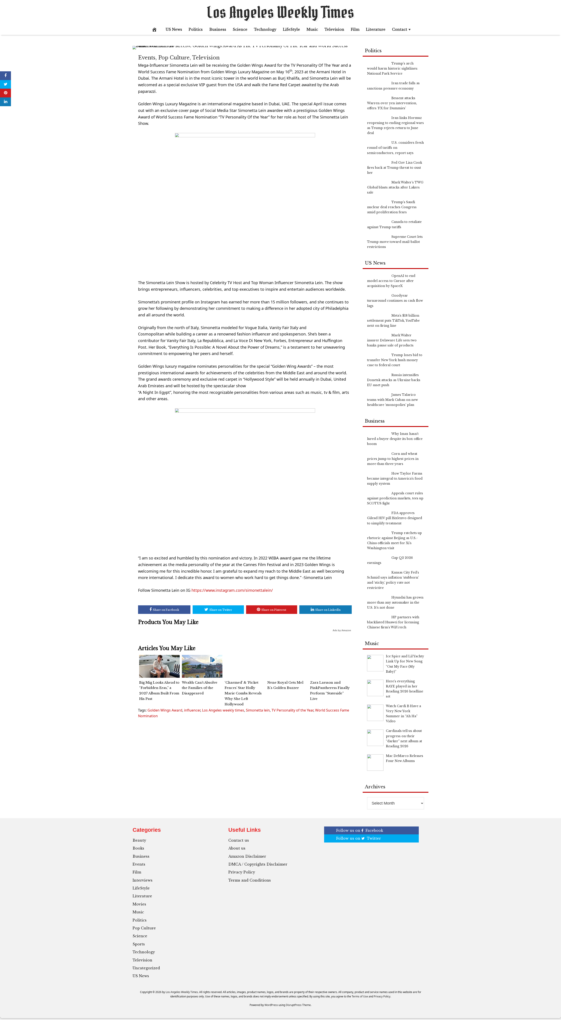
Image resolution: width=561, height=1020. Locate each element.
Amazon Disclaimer (247, 856)
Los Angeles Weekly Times (280, 12)
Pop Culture (174, 58)
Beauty (139, 840)
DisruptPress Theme (298, 1005)
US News (174, 29)
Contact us (238, 840)
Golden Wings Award (164, 710)
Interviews (143, 880)
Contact (399, 29)
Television (334, 29)
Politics (196, 29)
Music (312, 29)
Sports (139, 944)
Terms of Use (360, 996)
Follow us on (359, 830)
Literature (375, 29)
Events (146, 58)
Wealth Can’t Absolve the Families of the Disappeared (199, 688)
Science (240, 29)
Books (138, 848)
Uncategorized (146, 968)
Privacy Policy (241, 872)
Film (355, 29)
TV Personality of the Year (292, 710)
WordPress (271, 1005)
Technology (265, 29)
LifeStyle (291, 29)
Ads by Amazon (342, 630)
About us (236, 848)
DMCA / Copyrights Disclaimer (257, 864)
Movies (139, 904)
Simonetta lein (258, 710)
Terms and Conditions (249, 880)
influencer (192, 710)
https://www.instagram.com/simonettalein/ (232, 590)
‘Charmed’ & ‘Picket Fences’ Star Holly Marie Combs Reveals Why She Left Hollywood (243, 693)
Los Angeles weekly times (223, 710)
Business (217, 29)
